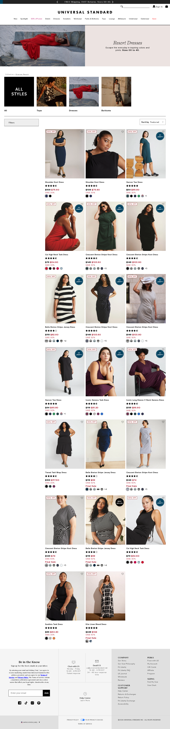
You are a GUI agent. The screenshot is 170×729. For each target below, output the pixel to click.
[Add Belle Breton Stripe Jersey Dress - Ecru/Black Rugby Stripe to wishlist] (82, 277)
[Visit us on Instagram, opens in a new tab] (32, 703)
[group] (85, 2)
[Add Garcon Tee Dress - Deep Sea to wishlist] (163, 132)
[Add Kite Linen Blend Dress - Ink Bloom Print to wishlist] (122, 574)
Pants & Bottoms (92, 18)
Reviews (121, 680)
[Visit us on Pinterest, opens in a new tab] (38, 703)
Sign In (159, 6)
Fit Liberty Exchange (126, 700)
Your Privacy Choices (94, 720)
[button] (57, 2)
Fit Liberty (122, 667)
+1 (146, 196)
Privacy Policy (72, 720)
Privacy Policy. (23, 678)
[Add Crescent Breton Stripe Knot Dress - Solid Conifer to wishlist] (122, 204)
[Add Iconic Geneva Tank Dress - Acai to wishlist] (122, 350)
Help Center (123, 691)
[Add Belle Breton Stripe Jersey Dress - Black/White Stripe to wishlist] (122, 498)
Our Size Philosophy (126, 664)
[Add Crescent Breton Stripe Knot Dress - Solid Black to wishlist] (163, 204)
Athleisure (122, 18)
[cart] (166, 6)
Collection (9, 74)
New (15, 18)
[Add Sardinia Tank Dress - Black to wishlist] (82, 574)
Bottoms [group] (106, 110)
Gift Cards (151, 667)
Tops (104, 18)
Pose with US (153, 660)
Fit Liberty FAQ (124, 670)
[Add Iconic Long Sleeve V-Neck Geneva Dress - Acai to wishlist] (163, 350)
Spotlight (24, 18)
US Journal (122, 673)
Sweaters (67, 18)
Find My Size (152, 682)
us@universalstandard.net (96, 668)
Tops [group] (39, 110)
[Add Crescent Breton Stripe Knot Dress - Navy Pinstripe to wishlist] (122, 277)
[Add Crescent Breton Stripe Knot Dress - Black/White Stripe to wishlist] (82, 498)
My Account (152, 664)
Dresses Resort (22, 74)
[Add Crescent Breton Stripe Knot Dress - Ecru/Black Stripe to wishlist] (163, 277)
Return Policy (123, 697)
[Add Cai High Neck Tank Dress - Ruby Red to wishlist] (82, 204)
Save (154, 18)
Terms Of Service (85, 724)
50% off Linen (36, 18)
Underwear (133, 18)
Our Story (122, 660)
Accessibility (123, 704)
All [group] (5, 110)
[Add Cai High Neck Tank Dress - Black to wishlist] (163, 498)
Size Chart (151, 685)
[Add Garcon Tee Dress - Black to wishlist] (82, 350)
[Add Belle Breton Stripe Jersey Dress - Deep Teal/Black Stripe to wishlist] (122, 422)
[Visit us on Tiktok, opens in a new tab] (26, 703)
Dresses (56, 18)
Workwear (78, 18)
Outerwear (145, 18)
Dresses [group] (73, 110)
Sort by (150, 122)
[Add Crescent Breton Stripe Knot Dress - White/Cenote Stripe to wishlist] (163, 422)
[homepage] (85, 12)
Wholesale (122, 676)
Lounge (112, 18)
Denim (47, 18)
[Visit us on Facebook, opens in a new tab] (19, 703)
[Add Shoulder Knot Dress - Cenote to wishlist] (82, 132)
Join (46, 693)
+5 (105, 268)
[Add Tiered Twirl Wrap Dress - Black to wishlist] (82, 422)
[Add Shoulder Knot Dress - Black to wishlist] (122, 132)
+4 (65, 341)
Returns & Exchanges (127, 694)
